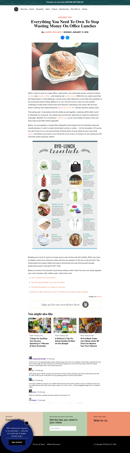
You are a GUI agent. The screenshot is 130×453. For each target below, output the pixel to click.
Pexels (99, 297)
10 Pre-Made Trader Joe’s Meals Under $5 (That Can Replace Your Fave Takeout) (89, 342)
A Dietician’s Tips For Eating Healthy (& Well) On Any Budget (65, 341)
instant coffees (44, 96)
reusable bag (61, 118)
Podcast (54, 9)
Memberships (64, 9)
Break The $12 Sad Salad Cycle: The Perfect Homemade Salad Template (59, 292)
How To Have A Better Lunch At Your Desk (48, 282)
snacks (30, 96)
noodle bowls (70, 96)
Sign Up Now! (17, 442)
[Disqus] (65, 379)
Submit (79, 428)
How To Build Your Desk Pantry (43, 278)
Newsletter (40, 9)
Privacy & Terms (39, 444)
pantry (30, 134)
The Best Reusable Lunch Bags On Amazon (48, 287)
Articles (84, 9)
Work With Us (75, 9)
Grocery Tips (65, 17)
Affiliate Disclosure (53, 444)
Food (31, 336)
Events (32, 9)
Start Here (24, 9)
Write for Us (101, 420)
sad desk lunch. (66, 108)
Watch (48, 9)
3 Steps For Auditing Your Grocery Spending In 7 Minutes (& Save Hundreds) (39, 342)
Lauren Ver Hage (52, 32)
